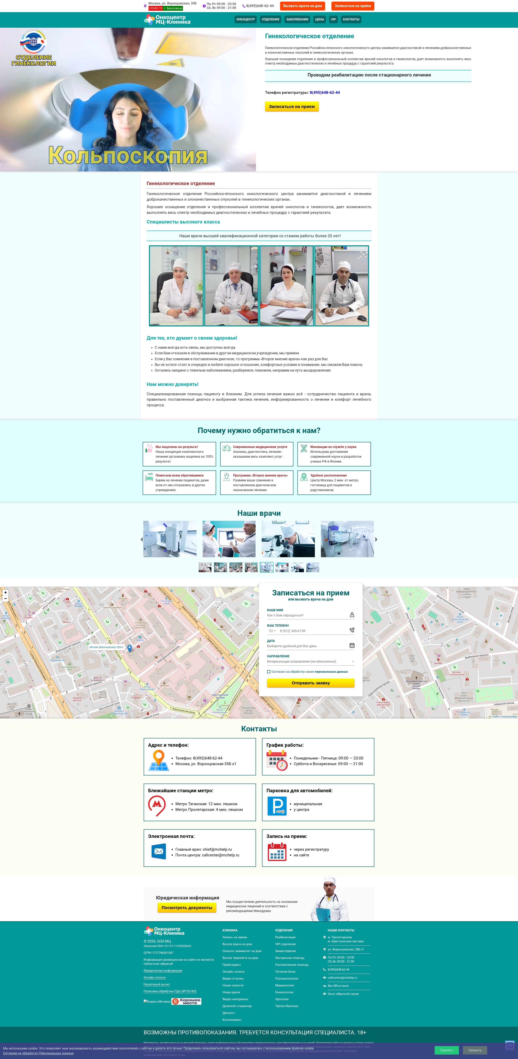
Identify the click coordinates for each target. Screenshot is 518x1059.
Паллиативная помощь (292, 965)
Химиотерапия (285, 951)
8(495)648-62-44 (260, 6)
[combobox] (272, 631)
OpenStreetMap (509, 716)
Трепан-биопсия (286, 1006)
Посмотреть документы (187, 907)
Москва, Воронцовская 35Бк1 (107, 647)
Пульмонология (286, 978)
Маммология (284, 985)
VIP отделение (285, 944)
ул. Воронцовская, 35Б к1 (346, 949)
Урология (282, 999)
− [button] (5, 598)
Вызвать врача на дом (302, 6)
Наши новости (233, 985)
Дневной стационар (237, 1006)
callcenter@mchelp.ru (342, 978)
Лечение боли (285, 971)
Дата (271, 641)
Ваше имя (275, 610)
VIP (333, 19)
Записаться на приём (353, 6)
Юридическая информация (163, 970)
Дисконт (229, 1013)
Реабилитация (285, 937)
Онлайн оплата (155, 977)
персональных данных (331, 672)
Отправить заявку (311, 683)
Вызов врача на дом (237, 944)
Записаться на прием (292, 106)
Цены (319, 19)
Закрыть (475, 1050)
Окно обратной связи (343, 994)
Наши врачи (231, 992)
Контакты (351, 19)
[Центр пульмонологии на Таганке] (169, 539)
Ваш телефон (278, 625)
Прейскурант (232, 965)
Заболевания (297, 19)
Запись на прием (235, 937)
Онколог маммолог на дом (242, 951)
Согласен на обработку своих (310, 672)
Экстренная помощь (290, 958)
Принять (446, 1050)
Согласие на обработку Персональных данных (38, 1053)
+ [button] (5, 592)
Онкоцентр (246, 19)
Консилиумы (232, 1020)
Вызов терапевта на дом (240, 958)
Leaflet (495, 716)
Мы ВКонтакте (338, 986)
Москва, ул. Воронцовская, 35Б (172, 3)
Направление (278, 656)
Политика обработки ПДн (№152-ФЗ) (170, 991)
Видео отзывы (233, 978)
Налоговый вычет (157, 984)
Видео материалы (235, 999)
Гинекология (284, 992)
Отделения (270, 19)
